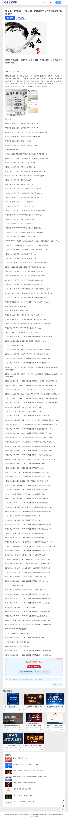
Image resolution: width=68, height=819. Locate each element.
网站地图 (35, 816)
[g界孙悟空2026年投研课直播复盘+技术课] (8, 803)
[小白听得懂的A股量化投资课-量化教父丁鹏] (55, 699)
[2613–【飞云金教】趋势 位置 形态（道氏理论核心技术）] (8, 772)
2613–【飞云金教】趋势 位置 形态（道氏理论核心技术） (28, 770)
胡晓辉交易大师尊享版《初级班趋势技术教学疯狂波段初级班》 (30, 776)
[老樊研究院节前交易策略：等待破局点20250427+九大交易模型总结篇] (13, 718)
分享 (55, 684)
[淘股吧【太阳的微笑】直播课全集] (8, 790)
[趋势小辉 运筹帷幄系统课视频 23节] (8, 796)
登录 (59, 2)
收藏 (61, 684)
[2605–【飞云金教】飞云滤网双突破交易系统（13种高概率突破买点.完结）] (34, 738)
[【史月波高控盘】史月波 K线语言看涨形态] (34, 699)
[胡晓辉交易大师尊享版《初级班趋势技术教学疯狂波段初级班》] (8, 778)
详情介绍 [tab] (11, 18)
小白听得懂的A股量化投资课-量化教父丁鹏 (55, 706)
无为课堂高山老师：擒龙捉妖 (21, 758)
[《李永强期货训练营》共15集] (13, 738)
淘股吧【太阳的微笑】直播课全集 (22, 789)
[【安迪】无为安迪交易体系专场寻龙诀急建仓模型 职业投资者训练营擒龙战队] (55, 718)
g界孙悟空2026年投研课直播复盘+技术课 (24, 801)
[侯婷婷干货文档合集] (13, 699)
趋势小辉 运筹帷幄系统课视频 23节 (22, 795)
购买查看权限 (35, 666)
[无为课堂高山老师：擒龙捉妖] (8, 759)
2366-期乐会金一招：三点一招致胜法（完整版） (26, 764)
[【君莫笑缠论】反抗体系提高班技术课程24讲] (8, 784)
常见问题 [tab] (21, 18)
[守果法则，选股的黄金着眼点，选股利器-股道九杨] (34, 718)
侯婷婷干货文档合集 (9, 706)
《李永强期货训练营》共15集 (12, 745)
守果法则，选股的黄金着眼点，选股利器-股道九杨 (33, 726)
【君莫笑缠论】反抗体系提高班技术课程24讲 (25, 783)
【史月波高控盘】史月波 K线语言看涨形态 (33, 706)
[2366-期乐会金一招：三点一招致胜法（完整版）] (8, 765)
